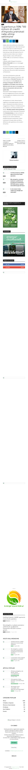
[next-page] (6, 196)
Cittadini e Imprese (14, 683)
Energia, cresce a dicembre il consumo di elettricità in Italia (20, 142)
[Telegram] (10, 41)
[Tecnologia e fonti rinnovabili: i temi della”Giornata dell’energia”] (6, 688)
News (6, 5)
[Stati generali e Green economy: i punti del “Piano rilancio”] (6, 681)
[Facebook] (4, 41)
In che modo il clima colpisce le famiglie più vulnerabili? (16, 190)
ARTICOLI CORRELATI (10, 167)
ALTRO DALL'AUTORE (10, 169)
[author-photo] (14, 158)
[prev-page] (4, 196)
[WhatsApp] (7, 41)
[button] (2, 2)
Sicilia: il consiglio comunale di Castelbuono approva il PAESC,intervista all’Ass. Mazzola (8, 143)
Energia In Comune (15, 767)
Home (2, 5)
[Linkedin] (13, 41)
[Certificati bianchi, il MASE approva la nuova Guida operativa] (6, 174)
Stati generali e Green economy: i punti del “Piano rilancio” (17, 681)
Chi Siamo (14, 742)
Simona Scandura (5, 39)
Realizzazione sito (15, 768)
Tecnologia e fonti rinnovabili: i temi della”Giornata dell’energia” (17, 688)
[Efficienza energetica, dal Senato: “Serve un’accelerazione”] (6, 673)
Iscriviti (22, 267)
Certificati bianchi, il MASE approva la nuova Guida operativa (17, 174)
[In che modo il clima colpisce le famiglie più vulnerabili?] (6, 190)
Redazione (8, 620)
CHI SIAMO (14, 725)
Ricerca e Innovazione (15, 675)
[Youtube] (15, 760)
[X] (16, 41)
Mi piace (22, 264)
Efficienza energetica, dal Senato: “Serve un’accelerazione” (17, 672)
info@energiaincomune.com (16, 750)
